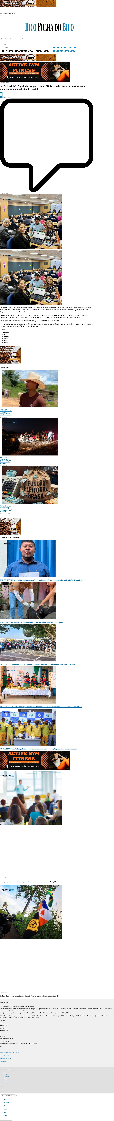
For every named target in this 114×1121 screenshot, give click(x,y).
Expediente (3, 1049)
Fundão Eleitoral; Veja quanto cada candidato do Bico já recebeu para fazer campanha (6, 508)
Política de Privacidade (5, 1058)
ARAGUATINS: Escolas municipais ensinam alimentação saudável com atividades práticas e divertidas (41, 707)
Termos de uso (3, 1061)
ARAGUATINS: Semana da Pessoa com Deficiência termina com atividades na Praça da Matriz (37, 665)
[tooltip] (6, 332)
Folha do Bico (7, 97)
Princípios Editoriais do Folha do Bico (9, 1052)
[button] (16, 1095)
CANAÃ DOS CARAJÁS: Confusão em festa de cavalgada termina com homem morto (6, 412)
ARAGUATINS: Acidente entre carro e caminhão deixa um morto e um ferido (5, 460)
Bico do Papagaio (4, 82)
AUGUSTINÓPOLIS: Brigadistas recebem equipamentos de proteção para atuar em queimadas (38, 749)
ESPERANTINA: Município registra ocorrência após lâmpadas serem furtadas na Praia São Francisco (41, 580)
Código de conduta (4, 1055)
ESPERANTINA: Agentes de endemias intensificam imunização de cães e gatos (31, 622)
